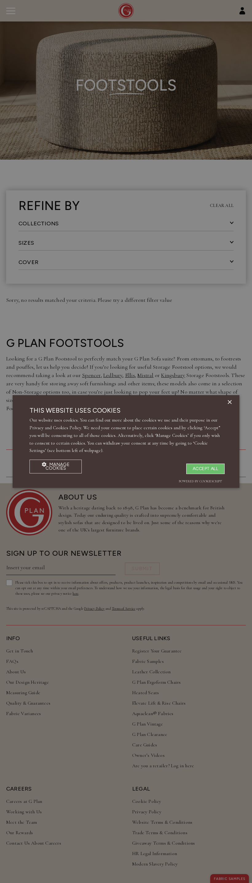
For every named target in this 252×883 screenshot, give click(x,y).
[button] (56, 466)
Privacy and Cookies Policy (55, 427)
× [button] (229, 402)
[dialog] (126, 441)
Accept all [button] (205, 468)
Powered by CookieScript (200, 481)
